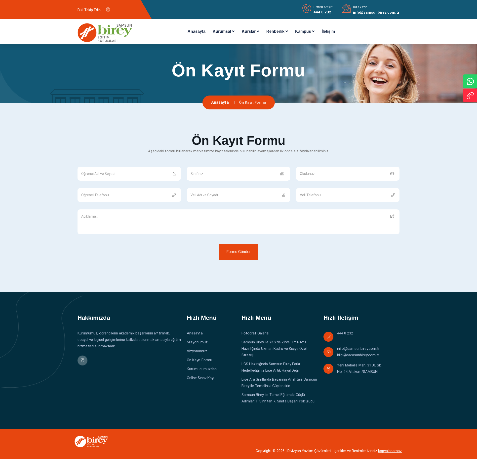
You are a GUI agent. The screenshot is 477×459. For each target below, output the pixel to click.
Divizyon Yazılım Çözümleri (309, 451)
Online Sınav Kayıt (201, 378)
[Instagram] (108, 9)
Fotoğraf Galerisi (255, 333)
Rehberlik (275, 31)
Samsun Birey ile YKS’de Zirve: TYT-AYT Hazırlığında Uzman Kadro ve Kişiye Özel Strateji (274, 348)
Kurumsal (222, 31)
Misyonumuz (197, 342)
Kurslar (249, 31)
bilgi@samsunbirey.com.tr (358, 355)
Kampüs (303, 31)
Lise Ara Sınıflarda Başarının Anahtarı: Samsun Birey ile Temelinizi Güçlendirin (279, 382)
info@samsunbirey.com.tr (376, 12)
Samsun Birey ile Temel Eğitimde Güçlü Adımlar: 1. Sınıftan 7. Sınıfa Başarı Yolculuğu (278, 398)
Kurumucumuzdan (202, 369)
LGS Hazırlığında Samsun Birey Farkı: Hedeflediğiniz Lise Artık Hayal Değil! (271, 367)
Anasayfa (196, 31)
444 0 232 (322, 12)
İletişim (328, 31)
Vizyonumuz (197, 351)
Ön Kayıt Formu (199, 360)
